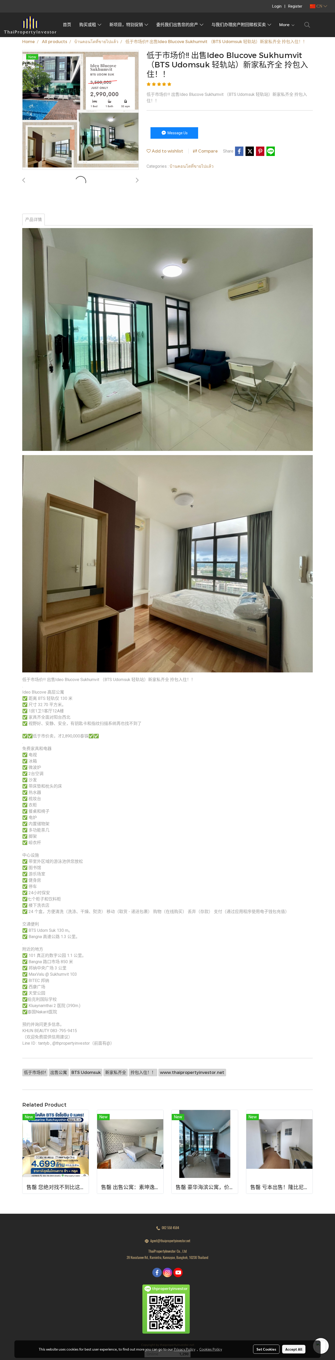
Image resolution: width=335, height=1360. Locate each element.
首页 (67, 25)
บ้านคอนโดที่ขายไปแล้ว (192, 166)
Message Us (177, 133)
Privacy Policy (184, 1349)
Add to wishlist (167, 150)
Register (295, 6)
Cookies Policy (210, 1349)
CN (319, 6)
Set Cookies (266, 1349)
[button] (307, 25)
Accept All (293, 1349)
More (285, 25)
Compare (207, 150)
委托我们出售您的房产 (178, 25)
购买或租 (88, 25)
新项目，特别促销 (126, 25)
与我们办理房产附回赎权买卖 (239, 25)
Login (277, 6)
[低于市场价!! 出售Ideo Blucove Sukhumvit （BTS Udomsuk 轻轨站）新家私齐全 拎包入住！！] (80, 110)
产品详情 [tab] (33, 219)
